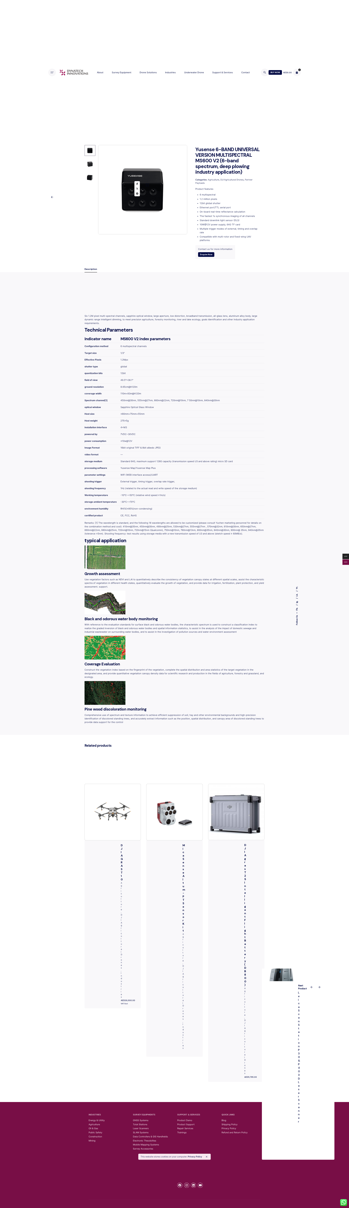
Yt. (296, 587)
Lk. (296, 594)
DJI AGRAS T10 (122, 862)
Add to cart (236, 804)
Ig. (296, 601)
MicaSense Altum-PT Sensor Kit (184, 888)
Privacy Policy (195, 1156)
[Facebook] (137, 184)
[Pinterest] (137, 193)
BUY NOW (275, 72)
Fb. (296, 609)
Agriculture (213, 179)
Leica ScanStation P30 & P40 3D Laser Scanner (299, 1057)
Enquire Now (206, 254)
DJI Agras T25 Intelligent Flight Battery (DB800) (245, 915)
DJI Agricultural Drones (232, 179)
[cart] (297, 72)
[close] (206, 1156)
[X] (137, 188)
